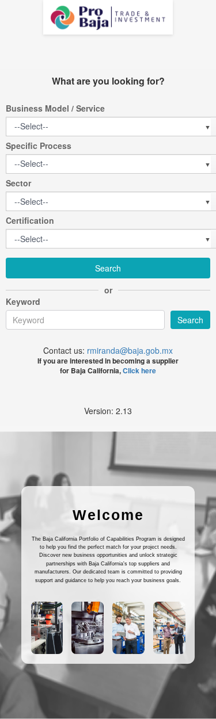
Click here (139, 370)
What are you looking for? (108, 81)
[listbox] (32, 126)
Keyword (23, 301)
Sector (18, 183)
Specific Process (38, 145)
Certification (30, 220)
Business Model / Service (55, 108)
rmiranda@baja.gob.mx (130, 350)
